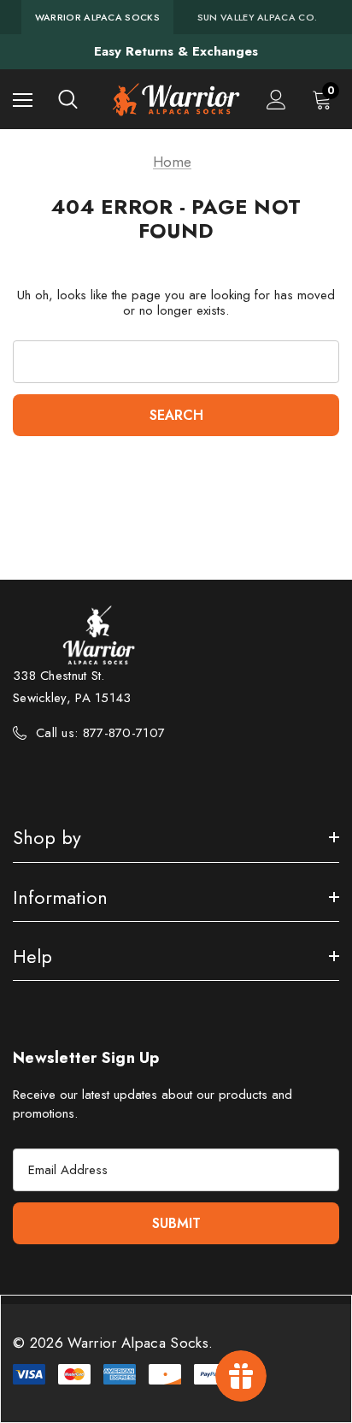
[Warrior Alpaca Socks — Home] (176, 99)
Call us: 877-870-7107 (100, 732)
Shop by (47, 837)
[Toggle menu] (22, 99)
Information (60, 897)
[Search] (68, 99)
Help (32, 956)
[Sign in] (276, 99)
